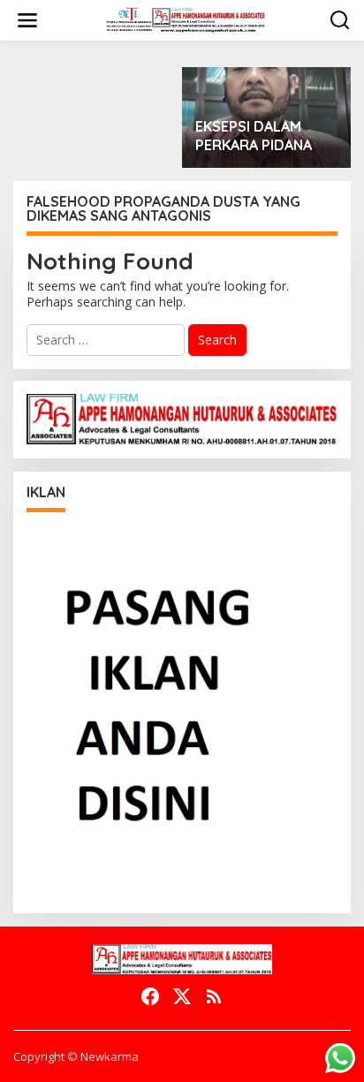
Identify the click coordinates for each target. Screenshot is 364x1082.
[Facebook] (150, 996)
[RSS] (213, 996)
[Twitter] (182, 996)
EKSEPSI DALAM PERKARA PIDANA (253, 135)
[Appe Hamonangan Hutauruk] (185, 19)
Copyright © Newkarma (76, 1056)
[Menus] (27, 20)
